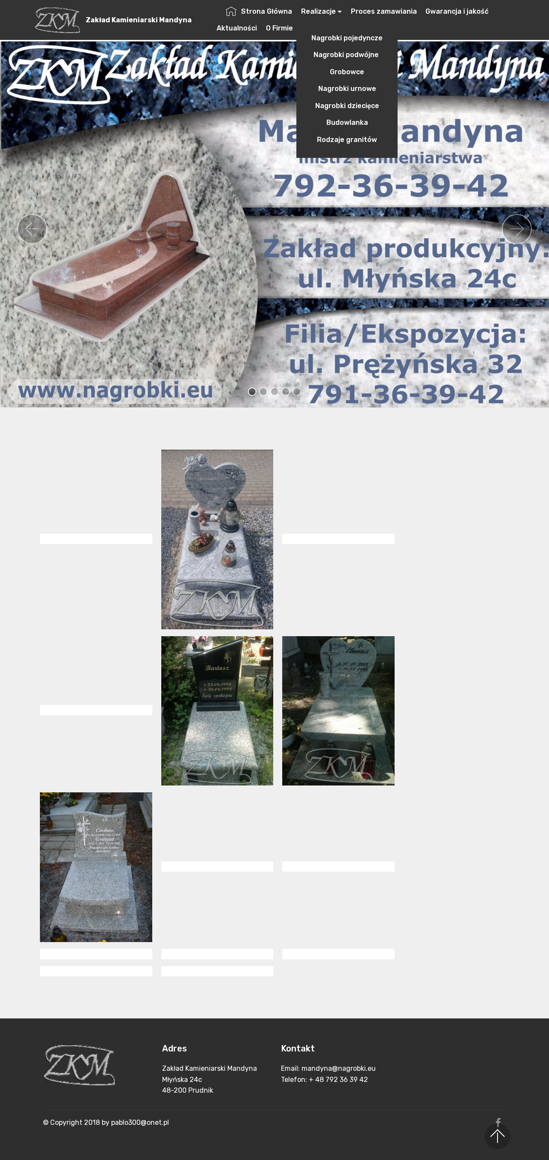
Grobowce (347, 72)
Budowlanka (347, 122)
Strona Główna (266, 11)
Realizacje (318, 11)
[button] (32, 229)
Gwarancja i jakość (457, 11)
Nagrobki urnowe (347, 89)
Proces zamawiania (384, 11)
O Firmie (279, 28)
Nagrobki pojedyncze (347, 38)
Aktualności (237, 28)
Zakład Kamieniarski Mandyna (139, 20)
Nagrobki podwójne (347, 55)
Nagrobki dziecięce (347, 106)
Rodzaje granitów (347, 140)
